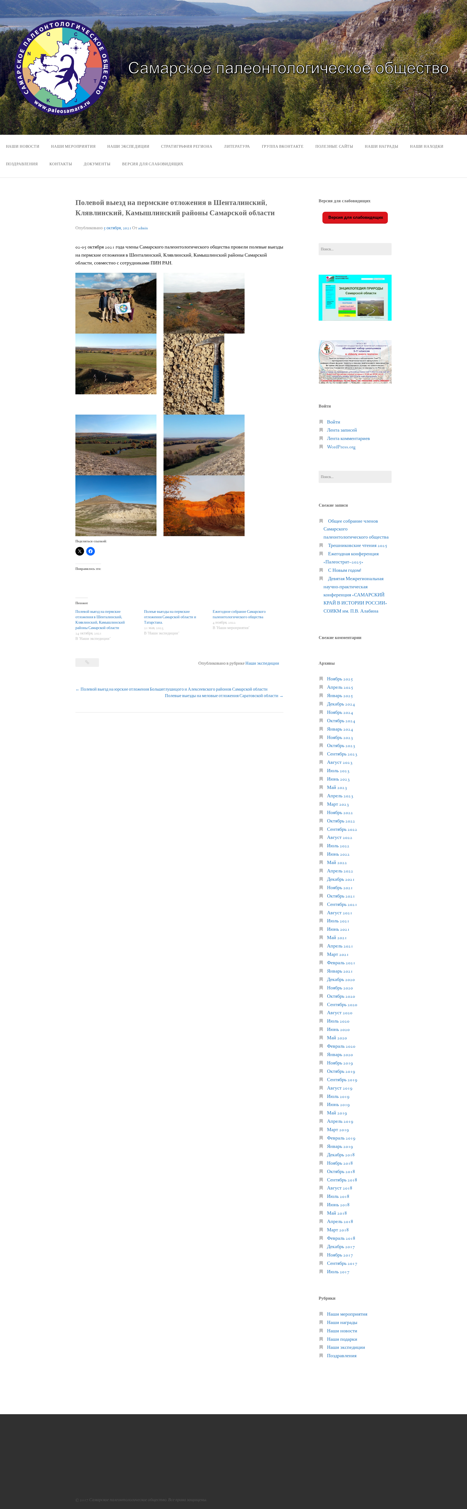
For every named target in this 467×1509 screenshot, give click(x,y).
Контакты (60, 164)
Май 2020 (337, 1038)
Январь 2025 (340, 696)
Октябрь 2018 (341, 1172)
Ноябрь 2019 (340, 1063)
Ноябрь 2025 (340, 679)
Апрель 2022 (340, 871)
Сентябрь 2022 (342, 829)
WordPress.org (341, 447)
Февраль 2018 (341, 1238)
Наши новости (22, 146)
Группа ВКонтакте (283, 146)
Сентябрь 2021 (342, 905)
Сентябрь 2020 (342, 1005)
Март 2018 (338, 1230)
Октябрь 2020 (341, 996)
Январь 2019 (340, 1147)
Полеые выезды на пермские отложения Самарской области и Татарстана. (170, 617)
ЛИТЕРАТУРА (237, 146)
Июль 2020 (338, 1021)
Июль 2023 (338, 771)
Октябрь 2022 (341, 821)
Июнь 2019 (338, 1105)
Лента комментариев (348, 439)
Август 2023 (339, 762)
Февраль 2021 (341, 963)
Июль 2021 (338, 921)
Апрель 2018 (340, 1222)
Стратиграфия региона (186, 146)
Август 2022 (339, 838)
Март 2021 (338, 955)
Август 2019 (339, 1088)
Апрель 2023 (340, 796)
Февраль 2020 (341, 1046)
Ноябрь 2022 (340, 813)
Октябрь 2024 (341, 721)
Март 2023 (338, 804)
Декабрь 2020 (341, 980)
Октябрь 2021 (341, 896)
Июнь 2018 (338, 1205)
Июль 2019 (338, 1097)
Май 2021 (337, 938)
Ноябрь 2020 (340, 988)
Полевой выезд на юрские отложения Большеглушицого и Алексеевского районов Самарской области (171, 689)
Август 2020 (339, 1013)
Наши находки (426, 146)
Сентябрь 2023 (342, 754)
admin (143, 228)
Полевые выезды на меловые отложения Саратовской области (224, 696)
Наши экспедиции (128, 146)
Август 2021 (339, 913)
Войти (333, 422)
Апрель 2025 (340, 687)
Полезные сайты (334, 146)
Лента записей (342, 430)
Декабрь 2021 (341, 879)
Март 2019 (338, 1130)
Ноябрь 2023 (340, 738)
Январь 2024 (340, 729)
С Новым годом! (344, 570)
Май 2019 (337, 1113)
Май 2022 (337, 863)
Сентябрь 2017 (342, 1264)
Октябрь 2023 (341, 746)
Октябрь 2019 (341, 1071)
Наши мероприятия (73, 146)
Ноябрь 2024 (340, 713)
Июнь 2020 (338, 1030)
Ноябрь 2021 (340, 888)
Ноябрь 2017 (340, 1255)
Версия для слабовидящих (355, 217)
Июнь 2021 (338, 929)
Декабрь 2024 (341, 704)
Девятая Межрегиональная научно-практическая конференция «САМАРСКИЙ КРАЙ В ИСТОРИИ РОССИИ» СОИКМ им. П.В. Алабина (355, 595)
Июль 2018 (338, 1197)
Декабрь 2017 (341, 1247)
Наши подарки (342, 1339)
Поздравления (22, 164)
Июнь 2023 (338, 779)
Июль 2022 (338, 846)
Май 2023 (337, 788)
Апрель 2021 (340, 946)
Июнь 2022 (338, 854)
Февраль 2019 (341, 1138)
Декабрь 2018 (341, 1155)
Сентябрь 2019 (342, 1080)
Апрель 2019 (340, 1121)
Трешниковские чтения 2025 (357, 546)
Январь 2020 (340, 1055)
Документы (97, 164)
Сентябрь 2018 (342, 1180)
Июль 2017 (338, 1272)
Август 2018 (339, 1188)
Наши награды (381, 146)
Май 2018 (337, 1213)
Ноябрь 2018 (340, 1163)
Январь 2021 (340, 971)
